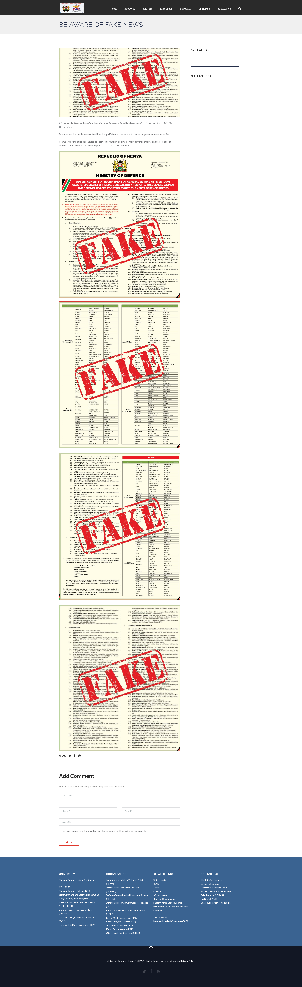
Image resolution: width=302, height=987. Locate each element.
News (148, 123)
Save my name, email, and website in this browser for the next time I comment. (104, 830)
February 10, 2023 (70, 123)
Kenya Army (114, 123)
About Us (130, 9)
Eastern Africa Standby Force (167, 902)
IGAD (156, 883)
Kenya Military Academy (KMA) (74, 898)
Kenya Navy (124, 123)
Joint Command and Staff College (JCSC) (79, 894)
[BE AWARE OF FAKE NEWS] (119, 82)
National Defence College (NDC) (75, 891)
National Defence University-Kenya (76, 880)
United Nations (160, 880)
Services (148, 9)
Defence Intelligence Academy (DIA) (77, 925)
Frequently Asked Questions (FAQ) (170, 921)
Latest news (135, 123)
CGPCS (157, 891)
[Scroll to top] (151, 948)
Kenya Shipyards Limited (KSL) (121, 921)
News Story (156, 123)
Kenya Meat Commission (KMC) (121, 917)
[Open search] (239, 8)
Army (91, 123)
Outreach (185, 9)
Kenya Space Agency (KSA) (119, 929)
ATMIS (156, 887)
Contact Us (224, 9)
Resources (166, 9)
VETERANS (204, 9)
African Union (160, 895)
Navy (143, 123)
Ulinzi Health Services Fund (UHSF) (123, 933)
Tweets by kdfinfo (200, 57)
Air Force (84, 123)
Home (114, 9)
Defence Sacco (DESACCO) (119, 925)
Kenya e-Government (164, 899)
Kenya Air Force (101, 123)
